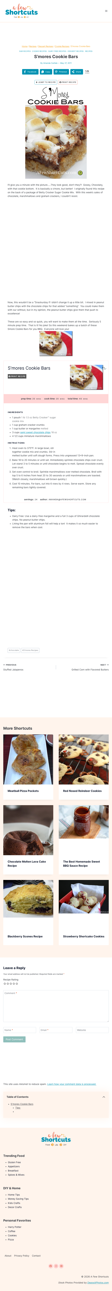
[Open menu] (106, 11)
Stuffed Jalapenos (13, 667)
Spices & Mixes (16, 1174)
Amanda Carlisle (50, 63)
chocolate (14, 650)
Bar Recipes (25, 51)
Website (81, 1030)
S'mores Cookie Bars (22, 1104)
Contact (36, 1255)
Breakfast (13, 1170)
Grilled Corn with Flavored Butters (90, 667)
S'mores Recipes (30, 650)
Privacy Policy (21, 1255)
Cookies (12, 1235)
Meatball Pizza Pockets (23, 791)
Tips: (18, 1107)
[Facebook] (50, 1266)
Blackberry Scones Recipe (25, 936)
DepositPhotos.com (98, 1282)
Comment (11, 993)
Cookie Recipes (39, 51)
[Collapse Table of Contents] (103, 1097)
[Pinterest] (61, 1266)
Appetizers (14, 1166)
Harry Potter (14, 1227)
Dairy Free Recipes (57, 51)
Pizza (11, 1239)
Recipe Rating (10, 979)
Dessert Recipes (76, 51)
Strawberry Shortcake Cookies (83, 936)
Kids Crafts (14, 1203)
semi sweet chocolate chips (35, 432)
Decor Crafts (15, 1207)
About (8, 1255)
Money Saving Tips (18, 1198)
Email (44, 1030)
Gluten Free (14, 1162)
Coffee (11, 1231)
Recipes (89, 51)
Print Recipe (68, 82)
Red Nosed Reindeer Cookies (82, 791)
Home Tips (14, 1194)
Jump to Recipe (47, 82)
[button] (98, 90)
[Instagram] (56, 1266)
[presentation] (28, 759)
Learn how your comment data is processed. (71, 1084)
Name (9, 1030)
